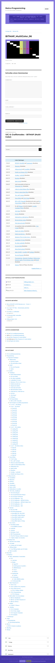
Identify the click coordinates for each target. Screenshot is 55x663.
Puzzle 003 (14, 412)
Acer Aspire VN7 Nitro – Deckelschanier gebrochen (18, 308)
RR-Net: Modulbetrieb (15, 597)
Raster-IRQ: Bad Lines (17, 519)
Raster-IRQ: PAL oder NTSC (18, 513)
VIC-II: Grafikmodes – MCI (17, 506)
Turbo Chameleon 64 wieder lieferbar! (18, 337)
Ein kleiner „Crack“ (15, 532)
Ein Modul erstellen (15, 524)
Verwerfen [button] (29, 661)
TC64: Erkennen (15, 594)
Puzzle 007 (14, 419)
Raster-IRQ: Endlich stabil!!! (18, 517)
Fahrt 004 (14, 453)
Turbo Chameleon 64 (13, 582)
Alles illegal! (17, 211)
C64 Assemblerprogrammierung (17, 333)
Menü (47, 9)
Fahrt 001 (14, 447)
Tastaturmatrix (29, 163)
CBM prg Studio (13, 547)
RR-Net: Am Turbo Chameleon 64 (18, 599)
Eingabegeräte (15, 573)
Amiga (8, 618)
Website (7, 113)
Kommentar (8, 80)
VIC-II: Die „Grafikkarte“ (14, 491)
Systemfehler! (27, 169)
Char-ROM (22, 163)
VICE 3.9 (26, 287)
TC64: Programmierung (16, 592)
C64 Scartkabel (14, 614)
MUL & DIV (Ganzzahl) (20, 201)
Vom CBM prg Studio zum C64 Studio (19, 549)
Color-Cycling (26, 198)
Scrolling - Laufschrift (19, 175)
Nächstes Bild (15, 31)
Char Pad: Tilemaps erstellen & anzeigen (19, 536)
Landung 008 (15, 442)
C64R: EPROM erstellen (18, 579)
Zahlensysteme (36, 258)
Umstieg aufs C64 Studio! (16, 545)
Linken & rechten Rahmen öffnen (22, 189)
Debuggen (20, 206)
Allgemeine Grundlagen (28, 258)
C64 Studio (11, 543)
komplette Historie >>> (37, 268)
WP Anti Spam (25, 123)
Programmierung (18, 258)
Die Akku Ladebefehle (20, 243)
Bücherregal (10, 616)
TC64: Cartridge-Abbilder (17, 590)
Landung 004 (15, 434)
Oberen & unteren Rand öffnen (21, 192)
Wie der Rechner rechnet (28, 260)
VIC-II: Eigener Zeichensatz (17, 496)
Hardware (10, 554)
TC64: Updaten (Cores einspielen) (18, 586)
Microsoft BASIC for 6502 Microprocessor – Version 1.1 (19, 304)
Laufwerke (14, 560)
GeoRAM (13, 528)
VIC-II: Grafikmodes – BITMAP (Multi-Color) (21, 502)
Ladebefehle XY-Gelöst (20, 240)
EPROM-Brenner (17, 567)
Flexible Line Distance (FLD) (21, 172)
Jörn (8, 333)
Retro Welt (9, 552)
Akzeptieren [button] (22, 661)
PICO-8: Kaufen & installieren (14, 626)
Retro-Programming (15, 8)
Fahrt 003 (14, 451)
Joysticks (15, 575)
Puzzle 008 (14, 421)
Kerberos (15, 571)
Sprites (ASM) (12, 487)
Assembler (25, 252)
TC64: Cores (13, 584)
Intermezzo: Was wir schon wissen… (23, 237)
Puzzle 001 (14, 408)
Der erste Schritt (18, 246)
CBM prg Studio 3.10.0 (12, 319)
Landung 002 (15, 430)
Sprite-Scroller (18, 181)
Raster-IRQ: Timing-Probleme (18, 515)
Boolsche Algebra (19, 260)
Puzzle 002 (14, 410)
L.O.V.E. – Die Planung (16, 404)
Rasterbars (17, 178)
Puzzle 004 (14, 414)
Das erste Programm (19, 255)
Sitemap (8, 629)
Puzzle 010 (14, 425)
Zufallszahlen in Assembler (15, 489)
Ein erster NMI (14, 509)
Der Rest (17, 214)
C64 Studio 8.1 (27, 284)
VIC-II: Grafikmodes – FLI (16, 504)
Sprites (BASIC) (18, 252)
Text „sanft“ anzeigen (19, 195)
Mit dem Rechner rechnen (20, 220)
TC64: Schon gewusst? (16, 588)
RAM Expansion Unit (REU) (19, 566)
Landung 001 (15, 429)
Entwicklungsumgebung (14, 622)
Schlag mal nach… (12, 476)
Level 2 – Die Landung (16, 427)
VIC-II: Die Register (15, 492)
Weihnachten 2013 (19, 186)
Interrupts (11, 507)
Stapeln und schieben (19, 231)
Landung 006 (15, 438)
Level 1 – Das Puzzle (15, 406)
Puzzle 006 (14, 417)
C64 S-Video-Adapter (15, 611)
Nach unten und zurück (20, 223)
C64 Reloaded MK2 (16, 581)
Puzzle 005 (14, 415)
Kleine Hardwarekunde (20, 249)
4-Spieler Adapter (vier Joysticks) (18, 537)
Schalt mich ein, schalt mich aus (22, 217)
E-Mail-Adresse (10, 107)
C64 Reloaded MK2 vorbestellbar (14, 315)
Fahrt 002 (14, 449)
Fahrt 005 (14, 455)
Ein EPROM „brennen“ (17, 526)
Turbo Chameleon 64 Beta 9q (30, 290)
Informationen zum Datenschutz (39, 661)
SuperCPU (15, 564)
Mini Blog (9, 627)
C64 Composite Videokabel (17, 612)
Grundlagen (31, 252)
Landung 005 (15, 436)
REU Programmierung (15, 534)
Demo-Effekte (18, 198)
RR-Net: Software (14, 601)
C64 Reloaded (15, 577)
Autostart (13, 530)
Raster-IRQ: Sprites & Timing (18, 521)
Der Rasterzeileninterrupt (16, 511)
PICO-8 (8, 624)
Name (7, 100)
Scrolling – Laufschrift (15, 472)
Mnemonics (17, 166)
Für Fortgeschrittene (13, 399)
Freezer (15, 569)
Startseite (17, 265)
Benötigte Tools (11, 539)
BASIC (37, 260)
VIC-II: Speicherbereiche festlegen (18, 494)
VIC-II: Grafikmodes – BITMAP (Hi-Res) (20, 500)
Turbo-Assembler (13, 551)
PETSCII (17, 163)
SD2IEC (11, 603)
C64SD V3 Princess (15, 605)
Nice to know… (12, 522)
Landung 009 (15, 444)
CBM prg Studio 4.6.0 (29, 282)
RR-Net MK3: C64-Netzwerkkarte (16, 596)
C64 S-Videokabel (15, 609)
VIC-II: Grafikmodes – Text (17, 498)
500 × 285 (14, 63)
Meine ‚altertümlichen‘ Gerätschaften (17, 556)
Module (13, 562)
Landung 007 (15, 440)
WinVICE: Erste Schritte (14, 541)
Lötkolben (11, 607)
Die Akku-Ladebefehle (16, 378)
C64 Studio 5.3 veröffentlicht (13, 311)
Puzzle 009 (14, 423)
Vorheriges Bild (8, 31)
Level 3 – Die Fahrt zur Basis (17, 445)
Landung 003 (15, 432)
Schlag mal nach (18, 169)
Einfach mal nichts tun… (20, 234)
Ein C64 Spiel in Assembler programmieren (18, 402)
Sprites (12, 369)
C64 (12, 558)
